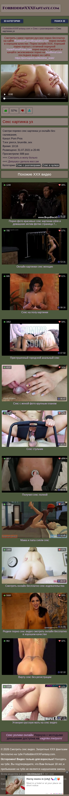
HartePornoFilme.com (19, 49)
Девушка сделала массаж (23, 161)
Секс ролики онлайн (19, 735)
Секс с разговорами (28, 165)
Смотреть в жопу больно (22, 157)
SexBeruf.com (54, 52)
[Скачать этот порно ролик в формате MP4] (29, 110)
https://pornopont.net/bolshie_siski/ (34, 58)
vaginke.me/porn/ (51, 738)
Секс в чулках (51, 165)
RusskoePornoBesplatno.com (31, 40)
